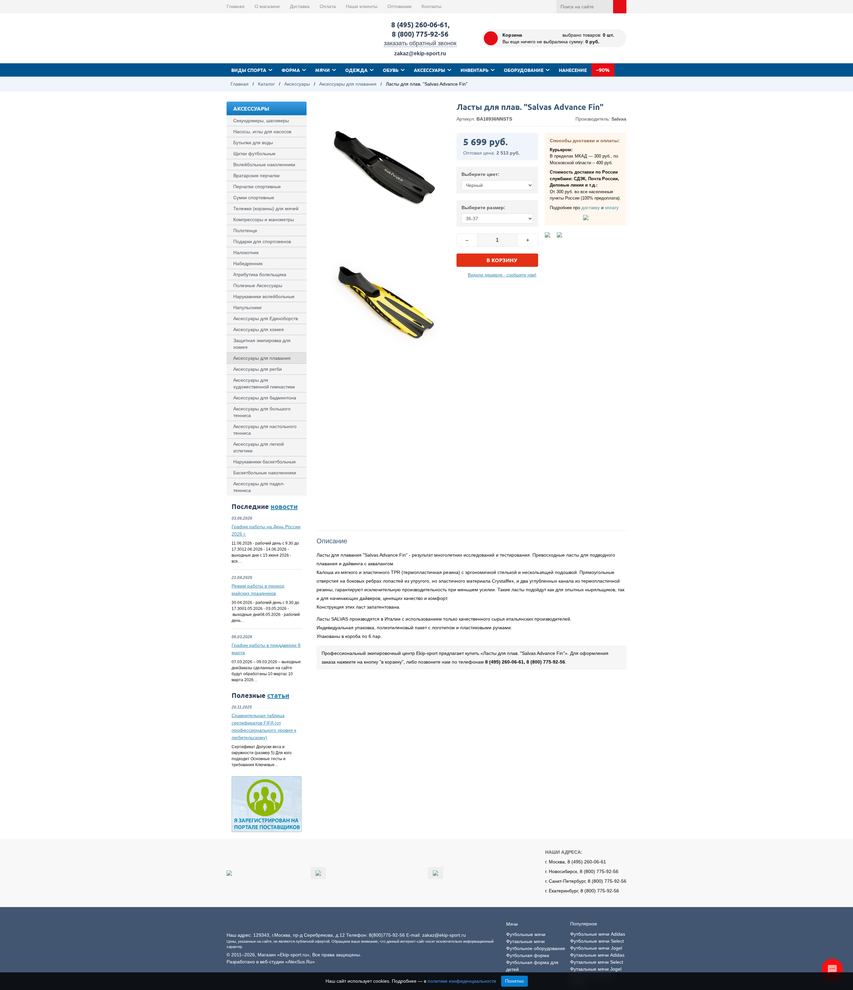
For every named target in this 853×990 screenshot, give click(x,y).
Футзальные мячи (525, 941)
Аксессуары (429, 70)
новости (284, 506)
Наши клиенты (362, 6)
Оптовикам (400, 6)
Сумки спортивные (253, 197)
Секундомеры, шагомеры (261, 120)
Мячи (322, 70)
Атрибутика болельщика (259, 274)
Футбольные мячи (525, 934)
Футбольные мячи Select (597, 941)
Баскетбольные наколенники (264, 472)
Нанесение (573, 70)
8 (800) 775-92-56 (420, 33)
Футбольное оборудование (535, 948)
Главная (236, 6)
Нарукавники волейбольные (264, 296)
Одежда (356, 70)
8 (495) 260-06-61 (419, 24)
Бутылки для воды (253, 142)
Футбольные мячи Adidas (597, 934)
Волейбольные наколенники (264, 164)
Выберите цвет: (480, 174)
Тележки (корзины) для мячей (266, 208)
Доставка (300, 6)
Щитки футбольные (254, 153)
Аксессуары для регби (257, 369)
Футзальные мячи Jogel (595, 969)
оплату (612, 207)
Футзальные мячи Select (596, 962)
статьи (278, 695)
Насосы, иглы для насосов (262, 131)
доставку (590, 207)
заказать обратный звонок (420, 43)
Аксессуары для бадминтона (264, 397)
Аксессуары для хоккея (258, 329)
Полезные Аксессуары (257, 285)
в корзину (501, 259)
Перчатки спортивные (257, 186)
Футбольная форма (527, 955)
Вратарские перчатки (256, 175)
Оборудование (523, 70)
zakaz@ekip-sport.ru (420, 53)
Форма (291, 70)
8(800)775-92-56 (387, 935)
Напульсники (247, 307)
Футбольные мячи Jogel (596, 948)
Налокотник (246, 252)
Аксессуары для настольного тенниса (265, 430)
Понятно (514, 981)
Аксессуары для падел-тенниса (259, 487)
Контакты (431, 6)
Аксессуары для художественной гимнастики (264, 383)
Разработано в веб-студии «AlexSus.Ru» (271, 961)
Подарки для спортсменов (262, 241)
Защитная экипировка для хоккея (262, 344)
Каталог (266, 84)
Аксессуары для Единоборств (265, 318)
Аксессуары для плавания (348, 84)
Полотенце (245, 230)
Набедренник (248, 263)
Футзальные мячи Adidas (597, 955)
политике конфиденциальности (461, 981)
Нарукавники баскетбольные (264, 461)
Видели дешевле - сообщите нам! (502, 274)
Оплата (328, 6)
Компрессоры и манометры (263, 219)
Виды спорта (248, 70)
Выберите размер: (483, 207)
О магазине (267, 6)
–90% (603, 69)
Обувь (391, 70)
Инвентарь (474, 70)
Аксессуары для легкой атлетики (258, 447)
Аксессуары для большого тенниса (262, 412)
